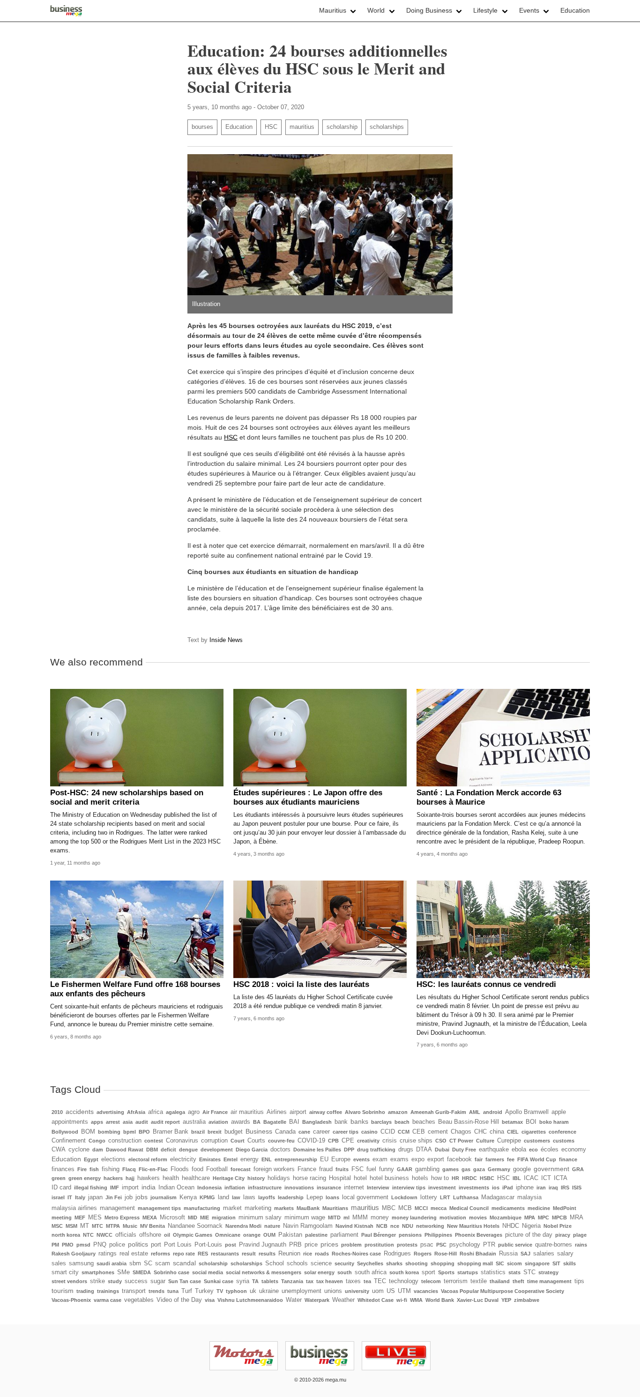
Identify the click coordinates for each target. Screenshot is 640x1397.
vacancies (426, 1291)
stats (514, 1272)
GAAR (404, 1169)
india (148, 1187)
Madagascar (497, 1197)
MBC (388, 1208)
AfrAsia (136, 1112)
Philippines (438, 1235)
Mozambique (505, 1217)
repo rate (184, 1253)
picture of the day (528, 1235)
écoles (549, 1149)
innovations (299, 1187)
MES (95, 1217)
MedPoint (564, 1208)
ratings (107, 1253)
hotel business (389, 1178)
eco (533, 1149)
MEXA (149, 1217)
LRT (445, 1197)
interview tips (408, 1187)
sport (428, 1272)
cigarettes (533, 1132)
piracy (562, 1235)
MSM (71, 1226)
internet (354, 1187)
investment (442, 1187)
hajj (130, 1178)
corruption (214, 1140)
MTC (97, 1226)
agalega (175, 1112)
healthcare (196, 1178)
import (130, 1187)
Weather (343, 1300)
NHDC (510, 1226)
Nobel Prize (557, 1226)
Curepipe (509, 1140)
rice (307, 1253)
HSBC (487, 1178)
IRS (565, 1187)
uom (378, 1291)
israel (58, 1197)
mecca (439, 1208)
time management (549, 1281)
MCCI (421, 1208)
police (117, 1244)
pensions (410, 1235)
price (311, 1244)
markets (284, 1208)
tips (579, 1281)
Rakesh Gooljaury (74, 1253)
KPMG (207, 1197)
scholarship (342, 127)
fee (510, 1159)
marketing (258, 1208)
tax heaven (329, 1281)
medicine (539, 1208)
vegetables (139, 1300)
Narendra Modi (243, 1226)
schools (297, 1263)
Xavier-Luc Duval (478, 1300)
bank (341, 1122)
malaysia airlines (74, 1208)
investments (474, 1187)
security (344, 1263)
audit (141, 1122)
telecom (431, 1281)
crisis (389, 1140)
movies (478, 1217)
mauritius (302, 127)
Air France (215, 1112)
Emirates (210, 1159)
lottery (428, 1197)
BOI (531, 1122)
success (136, 1281)
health (171, 1178)
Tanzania (292, 1281)
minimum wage (304, 1217)
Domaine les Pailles (317, 1149)
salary (565, 1253)
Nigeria (531, 1226)
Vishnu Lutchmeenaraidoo (250, 1300)
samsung (81, 1263)
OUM (269, 1235)
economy (573, 1149)
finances (63, 1169)
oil (167, 1235)
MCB (405, 1208)
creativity (368, 1140)
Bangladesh (317, 1122)
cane (304, 1132)
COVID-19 (311, 1140)
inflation (234, 1187)
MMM (360, 1217)
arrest (113, 1122)
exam (379, 1159)
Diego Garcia (252, 1149)
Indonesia (209, 1187)
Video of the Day (179, 1300)
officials (125, 1235)
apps (97, 1122)
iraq (553, 1187)
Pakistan (290, 1235)
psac (426, 1244)
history (256, 1178)
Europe (340, 1159)
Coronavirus (182, 1140)
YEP (506, 1300)
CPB (333, 1140)
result (249, 1253)
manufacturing (202, 1208)
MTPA (113, 1226)
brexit (215, 1132)
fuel (371, 1169)
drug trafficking (376, 1149)
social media (207, 1272)
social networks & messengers (263, 1272)
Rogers (423, 1253)
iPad (507, 1187)
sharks (394, 1263)
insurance (329, 1187)
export (435, 1159)
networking (430, 1226)
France (307, 1169)
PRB (295, 1244)
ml (346, 1217)
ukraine (269, 1291)
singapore (537, 1263)
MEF (79, 1217)
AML (474, 1112)
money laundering (414, 1217)
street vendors (69, 1281)
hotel (360, 1178)
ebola (519, 1149)
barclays (381, 1122)
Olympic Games (192, 1235)
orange (251, 1235)
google (522, 1169)
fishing (110, 1169)
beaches (423, 1122)
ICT (546, 1178)
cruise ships (416, 1140)
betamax (512, 1122)
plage (580, 1235)
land (223, 1197)
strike (97, 1281)
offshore (150, 1235)
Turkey (204, 1291)
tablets (269, 1281)
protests (407, 1245)
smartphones (98, 1272)
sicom (514, 1263)
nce (394, 1226)
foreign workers (274, 1169)
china (497, 1131)
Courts (256, 1140)
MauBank (308, 1208)
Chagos (461, 1131)
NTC (88, 1235)
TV (219, 1291)
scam (162, 1263)
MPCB (559, 1217)
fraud (326, 1169)
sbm (135, 1263)
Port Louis (178, 1244)
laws (249, 1197)
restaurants (225, 1253)
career (321, 1131)
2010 (57, 1112)
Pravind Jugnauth (262, 1244)
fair (479, 1159)
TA (255, 1281)
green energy (84, 1178)
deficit (168, 1149)
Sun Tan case (184, 1281)
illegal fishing (90, 1187)
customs (563, 1140)
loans (332, 1197)
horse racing (309, 1178)
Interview (378, 1187)
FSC (357, 1169)
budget (233, 1131)
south (344, 1272)
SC (148, 1263)
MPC (543, 1217)
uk (253, 1291)
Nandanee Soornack (195, 1226)
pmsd (83, 1245)
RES (203, 1253)
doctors (280, 1149)
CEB (418, 1131)
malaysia (529, 1197)
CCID (387, 1131)
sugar (157, 1281)
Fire (82, 1169)
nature (272, 1226)
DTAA (424, 1149)
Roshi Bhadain (478, 1253)
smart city (65, 1272)
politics (138, 1244)
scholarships (387, 127)
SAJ (525, 1253)
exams (399, 1159)
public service (515, 1245)
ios (495, 1187)
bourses (202, 127)
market (232, 1208)
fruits (342, 1169)
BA (256, 1122)
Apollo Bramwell (527, 1112)
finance (568, 1159)
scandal (184, 1263)
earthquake (494, 1149)
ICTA (560, 1178)
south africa (371, 1272)
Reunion (289, 1253)
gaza (479, 1169)
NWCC (104, 1235)
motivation (452, 1217)
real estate (133, 1253)
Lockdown (404, 1197)
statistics (493, 1272)
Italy (80, 1197)
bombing (109, 1132)
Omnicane (227, 1235)
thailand (500, 1281)
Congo (97, 1140)
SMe (123, 1272)
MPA (529, 1217)
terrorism (456, 1281)
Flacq (129, 1169)
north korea (66, 1235)
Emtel (230, 1159)
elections (113, 1159)
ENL (266, 1159)
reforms (160, 1253)
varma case (107, 1300)
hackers (113, 1178)
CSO (441, 1140)
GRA (578, 1169)
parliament (344, 1235)
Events (529, 10)
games (450, 1169)
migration (224, 1217)
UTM (404, 1291)
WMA (416, 1300)
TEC (380, 1281)
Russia (508, 1253)
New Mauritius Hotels (473, 1226)
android (492, 1112)
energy (249, 1159)
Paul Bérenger (378, 1235)
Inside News (226, 640)
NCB (381, 1226)
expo (417, 1159)
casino (369, 1132)
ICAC (531, 1178)
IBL (517, 1178)
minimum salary (260, 1217)
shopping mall (475, 1263)
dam (97, 1149)
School (274, 1263)
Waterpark (317, 1300)
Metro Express (122, 1217)
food (197, 1169)
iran (541, 1187)
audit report (165, 1122)
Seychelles (370, 1263)
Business (259, 1131)
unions (333, 1291)
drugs (405, 1149)
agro (194, 1112)
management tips (159, 1208)
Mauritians (335, 1208)
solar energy (319, 1272)
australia (194, 1122)
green (59, 1178)
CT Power (461, 1140)
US (391, 1291)
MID (192, 1217)
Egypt (91, 1159)
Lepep (314, 1197)
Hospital (340, 1178)
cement (438, 1131)
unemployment (301, 1291)
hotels (420, 1178)
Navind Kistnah (354, 1226)
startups (467, 1272)
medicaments (508, 1208)
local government (365, 1197)
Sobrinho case (171, 1272)
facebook (459, 1159)
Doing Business (429, 10)
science (321, 1263)
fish (94, 1169)
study (115, 1281)
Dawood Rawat (124, 1149)
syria (242, 1281)
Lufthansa (465, 1197)
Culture (485, 1140)
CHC (480, 1131)
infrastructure (265, 1187)
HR (455, 1178)
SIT (556, 1263)
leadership (291, 1197)
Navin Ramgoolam (308, 1226)
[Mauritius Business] (66, 11)
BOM (88, 1131)
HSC (271, 127)
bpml (129, 1132)
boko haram (554, 1122)
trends (156, 1291)
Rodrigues (397, 1253)
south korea (404, 1272)
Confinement (69, 1140)
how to (440, 1178)
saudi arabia (112, 1263)
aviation (218, 1122)
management (117, 1208)
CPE (348, 1140)
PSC (441, 1245)
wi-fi (401, 1300)
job (129, 1197)
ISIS (576, 1187)
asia (128, 1122)
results (267, 1253)
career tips (345, 1132)
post (230, 1245)
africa (155, 1112)
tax (309, 1281)
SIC (500, 1263)
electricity (183, 1159)
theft (518, 1281)
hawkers (148, 1178)
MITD (334, 1217)
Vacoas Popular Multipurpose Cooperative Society (502, 1291)
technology (403, 1281)
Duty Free (464, 1149)
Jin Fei (113, 1197)
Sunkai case (218, 1281)
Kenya (188, 1197)
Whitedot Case (375, 1300)
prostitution (379, 1245)
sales (59, 1263)
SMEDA (142, 1272)
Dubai (442, 1149)
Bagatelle (274, 1122)
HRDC (469, 1178)
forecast (241, 1169)
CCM (403, 1132)
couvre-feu (281, 1140)
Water (294, 1300)
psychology (464, 1244)
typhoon (236, 1291)
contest (153, 1140)
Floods (180, 1169)
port (156, 1244)
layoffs (266, 1197)
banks (359, 1121)
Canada (285, 1131)
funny (386, 1169)
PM (55, 1245)
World (376, 10)
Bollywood (65, 1132)
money (380, 1217)
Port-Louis (208, 1244)
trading (85, 1291)
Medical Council (469, 1208)
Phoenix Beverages (478, 1235)
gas (465, 1169)
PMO (68, 1245)
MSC (57, 1226)
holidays (279, 1178)
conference (562, 1132)
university (357, 1291)
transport (134, 1291)
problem (351, 1245)
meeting (62, 1217)
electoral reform (147, 1159)
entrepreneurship (296, 1159)
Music (130, 1226)
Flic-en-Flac (153, 1169)
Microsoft (172, 1217)
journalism (163, 1197)
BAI (294, 1122)
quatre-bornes (553, 1244)
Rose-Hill (445, 1253)
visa (210, 1300)
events (361, 1159)
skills (569, 1263)
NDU (407, 1226)
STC (529, 1272)
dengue (188, 1149)
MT (84, 1226)
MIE (204, 1217)
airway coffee (325, 1112)
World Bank (439, 1300)
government (551, 1169)
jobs (141, 1197)
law (236, 1197)
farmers (494, 1159)
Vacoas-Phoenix (71, 1300)
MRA (576, 1217)
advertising (110, 1112)
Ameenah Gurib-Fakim (438, 1112)
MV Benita (152, 1226)
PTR (489, 1244)
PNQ (99, 1244)
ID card (61, 1187)
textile (478, 1281)
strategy (548, 1272)
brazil (198, 1132)
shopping (442, 1263)
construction (124, 1140)
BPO (144, 1132)
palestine (316, 1235)
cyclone (78, 1149)
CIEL (513, 1132)
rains (581, 1245)
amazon (398, 1112)
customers (537, 1140)
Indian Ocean (176, 1187)
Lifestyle (485, 10)
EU (324, 1159)
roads (322, 1253)
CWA (59, 1149)
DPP (349, 1149)
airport (298, 1112)
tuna (173, 1291)
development (217, 1149)
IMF (114, 1187)
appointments (70, 1122)
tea (367, 1281)
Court (238, 1140)
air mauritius (247, 1112)
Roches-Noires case (356, 1253)
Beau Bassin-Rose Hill (468, 1122)
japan (95, 1197)
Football (217, 1169)
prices (329, 1244)
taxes (353, 1281)
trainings (108, 1291)
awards (240, 1122)
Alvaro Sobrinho (365, 1112)
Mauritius (332, 10)
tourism (63, 1290)
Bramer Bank (170, 1131)
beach (401, 1122)
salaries (543, 1253)
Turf (186, 1291)
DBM (152, 1149)
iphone (525, 1187)
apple (558, 1112)
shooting (416, 1263)
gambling (427, 1169)
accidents (80, 1111)
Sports (446, 1272)
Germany (499, 1169)
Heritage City (229, 1178)
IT (69, 1197)
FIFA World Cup (536, 1159)
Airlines (277, 1112)
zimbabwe (526, 1300)
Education (575, 10)
